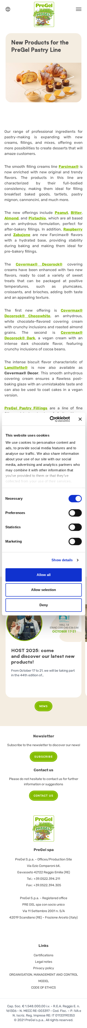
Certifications (43, 955)
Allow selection (43, 590)
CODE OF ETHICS (43, 988)
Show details (62, 560)
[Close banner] (80, 419)
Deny (43, 605)
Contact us (43, 795)
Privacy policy (43, 968)
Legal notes (43, 962)
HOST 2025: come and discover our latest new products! (43, 656)
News (43, 706)
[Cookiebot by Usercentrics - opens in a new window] (52, 419)
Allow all (44, 575)
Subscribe (43, 756)
